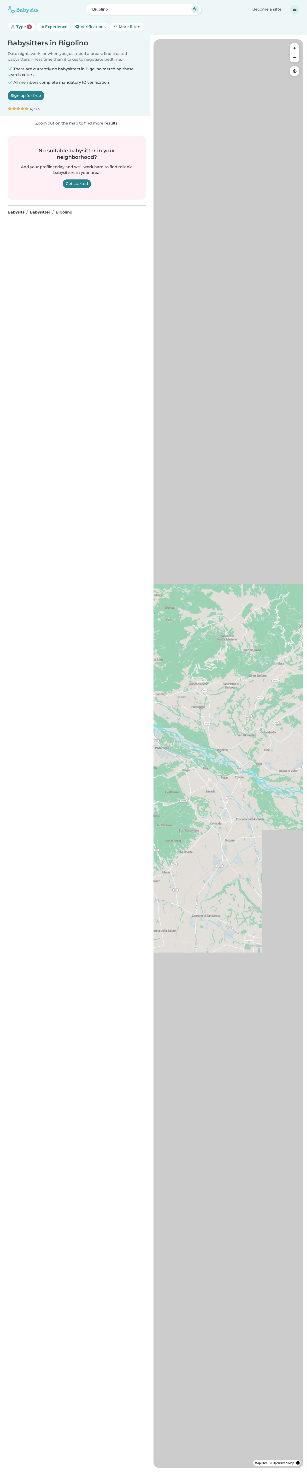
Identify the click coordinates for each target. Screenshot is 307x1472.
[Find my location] (294, 71)
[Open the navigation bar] (294, 9)
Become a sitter (267, 9)
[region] (228, 753)
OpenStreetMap (283, 1463)
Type (22, 26)
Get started (77, 183)
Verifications (93, 26)
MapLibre (261, 1463)
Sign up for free (26, 95)
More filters (129, 26)
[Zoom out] (294, 57)
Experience (55, 26)
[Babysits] (23, 9)
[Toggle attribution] (298, 1463)
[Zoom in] (294, 48)
